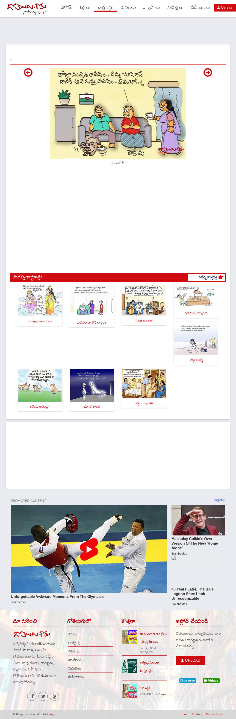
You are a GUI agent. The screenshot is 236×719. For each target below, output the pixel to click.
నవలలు (128, 8)
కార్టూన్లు (105, 8)
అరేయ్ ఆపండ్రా (40, 406)
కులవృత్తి (146, 688)
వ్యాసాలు (151, 8)
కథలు (85, 8)
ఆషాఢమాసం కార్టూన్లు (149, 666)
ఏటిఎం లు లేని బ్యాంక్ (92, 322)
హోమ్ (67, 8)
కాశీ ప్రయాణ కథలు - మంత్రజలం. (153, 638)
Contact (197, 714)
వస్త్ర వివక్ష (196, 360)
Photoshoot (144, 320)
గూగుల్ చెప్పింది (196, 313)
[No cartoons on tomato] (208, 75)
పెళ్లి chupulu (144, 403)
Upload (226, 7)
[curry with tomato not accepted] (28, 75)
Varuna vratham (39, 321)
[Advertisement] (118, 30)
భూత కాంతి (92, 406)
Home (184, 714)
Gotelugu (49, 714)
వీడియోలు (200, 8)
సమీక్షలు (175, 8)
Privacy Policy (214, 714)
